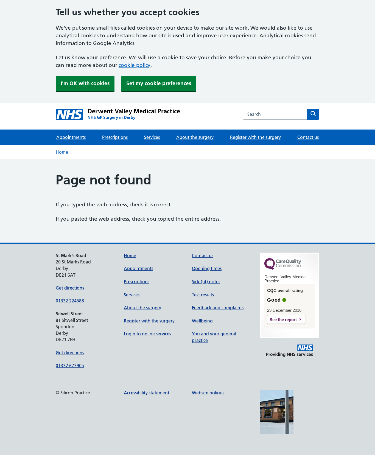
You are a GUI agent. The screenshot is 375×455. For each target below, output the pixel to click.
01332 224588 (70, 301)
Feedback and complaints (218, 307)
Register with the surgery (255, 137)
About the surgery (195, 137)
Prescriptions (115, 137)
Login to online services (147, 333)
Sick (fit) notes (206, 281)
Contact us (308, 137)
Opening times (207, 268)
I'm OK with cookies (85, 83)
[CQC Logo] (282, 268)
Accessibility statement (146, 392)
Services (152, 137)
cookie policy (134, 65)
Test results (203, 294)
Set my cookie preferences (158, 83)
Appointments (71, 137)
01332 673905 (70, 365)
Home (62, 152)
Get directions (70, 288)
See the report (283, 319)
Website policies (208, 392)
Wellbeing (202, 321)
